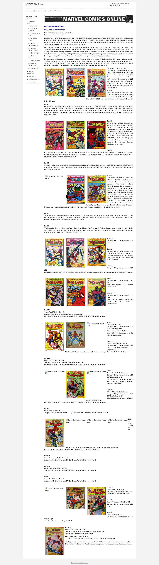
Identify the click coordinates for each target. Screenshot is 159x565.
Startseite (36, 11)
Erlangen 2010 (35, 68)
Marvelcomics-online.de (32, 3)
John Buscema (35, 61)
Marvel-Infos (44, 11)
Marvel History (35, 53)
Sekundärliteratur (34, 79)
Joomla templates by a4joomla (79, 562)
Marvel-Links (33, 76)
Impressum (32, 82)
